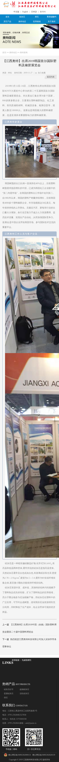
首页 (7, 17)
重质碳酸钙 (51, 17)
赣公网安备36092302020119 (43, 755)
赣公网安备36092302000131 (19, 755)
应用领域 (37, 21)
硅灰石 (22, 17)
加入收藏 (41, 73)
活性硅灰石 (24, 693)
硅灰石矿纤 (8, 689)
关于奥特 (51, 21)
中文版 (16, 12)
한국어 (43, 12)
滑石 (37, 17)
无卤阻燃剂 (26, 660)
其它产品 (7, 21)
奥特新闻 (24, 52)
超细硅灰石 (24, 689)
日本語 (34, 12)
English (25, 12)
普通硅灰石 (8, 693)
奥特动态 (22, 21)
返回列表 (50, 77)
